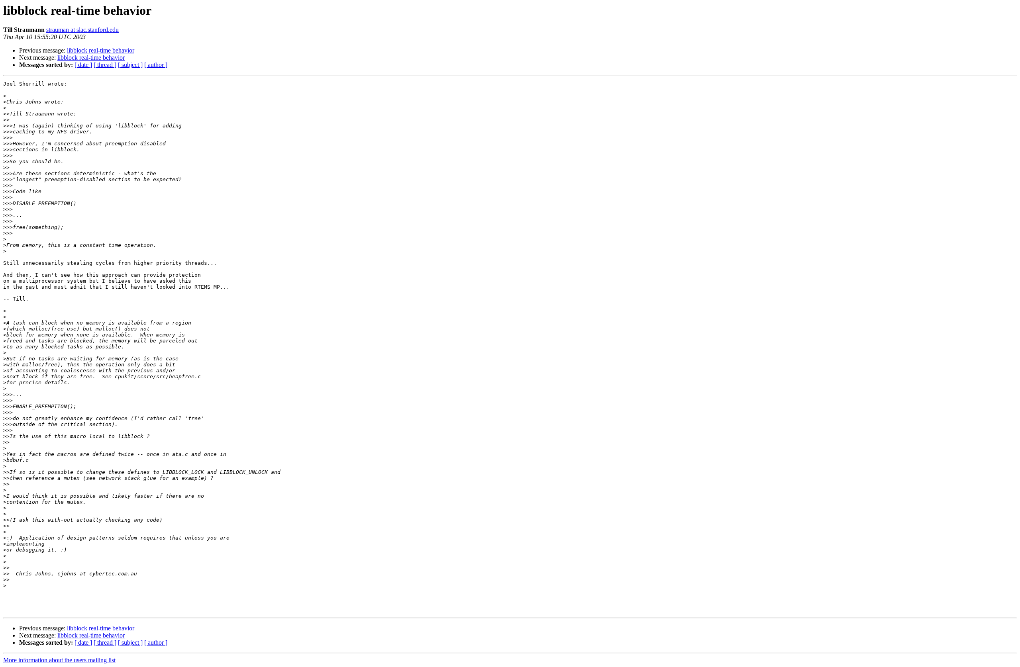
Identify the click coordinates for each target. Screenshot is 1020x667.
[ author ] (155, 64)
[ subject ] (130, 64)
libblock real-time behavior (100, 50)
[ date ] (83, 64)
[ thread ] (105, 64)
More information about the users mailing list (59, 660)
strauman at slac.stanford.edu (82, 29)
